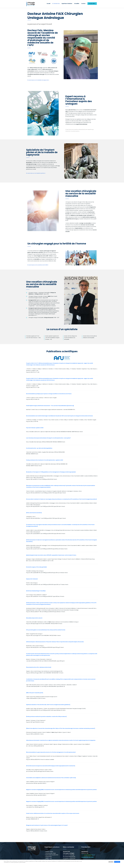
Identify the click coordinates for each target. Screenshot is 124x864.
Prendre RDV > (92, 3)
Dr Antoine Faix (56, 3)
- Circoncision (48, 856)
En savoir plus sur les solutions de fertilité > (38, 265)
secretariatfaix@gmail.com (88, 855)
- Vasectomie (48, 858)
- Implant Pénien (49, 851)
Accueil (48, 3)
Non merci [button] (111, 861)
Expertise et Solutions (67, 3)
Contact (83, 3)
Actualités (76, 3)
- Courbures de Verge (50, 853)
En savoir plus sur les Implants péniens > (36, 173)
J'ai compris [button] (117, 861)
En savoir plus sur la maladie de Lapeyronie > (38, 80)
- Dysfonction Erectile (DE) (51, 855)
